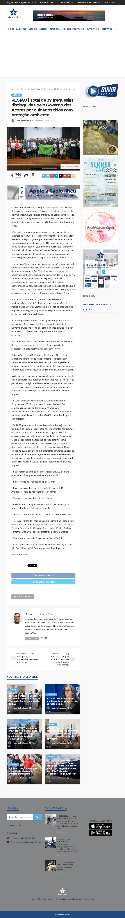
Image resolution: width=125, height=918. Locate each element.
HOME (11, 29)
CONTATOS (106, 29)
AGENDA (43, 29)
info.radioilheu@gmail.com (29, 842)
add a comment (24, 597)
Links (50, 899)
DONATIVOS (110, 2)
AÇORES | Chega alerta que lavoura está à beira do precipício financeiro (22, 771)
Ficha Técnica (60, 899)
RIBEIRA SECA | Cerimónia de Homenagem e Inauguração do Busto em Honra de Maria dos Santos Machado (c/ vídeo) (67, 845)
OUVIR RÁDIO (92, 29)
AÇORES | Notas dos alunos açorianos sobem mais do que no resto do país (62, 701)
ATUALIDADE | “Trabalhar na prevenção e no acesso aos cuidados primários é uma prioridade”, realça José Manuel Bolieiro (22, 733)
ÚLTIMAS (33, 29)
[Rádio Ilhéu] (13, 13)
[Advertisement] (62, 55)
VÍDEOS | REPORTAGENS (73, 29)
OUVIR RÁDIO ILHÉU (48, 2)
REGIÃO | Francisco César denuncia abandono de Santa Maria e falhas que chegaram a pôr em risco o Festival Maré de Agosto (62, 733)
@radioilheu (89, 295)
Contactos (89, 899)
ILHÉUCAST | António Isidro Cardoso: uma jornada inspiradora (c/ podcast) (66, 866)
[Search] (115, 29)
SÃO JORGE (21, 29)
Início (33, 899)
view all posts (32, 638)
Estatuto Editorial (75, 899)
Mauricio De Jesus (23, 120)
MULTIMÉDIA (67, 2)
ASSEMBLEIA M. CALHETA (88, 2)
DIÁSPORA (55, 29)
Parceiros (42, 899)
